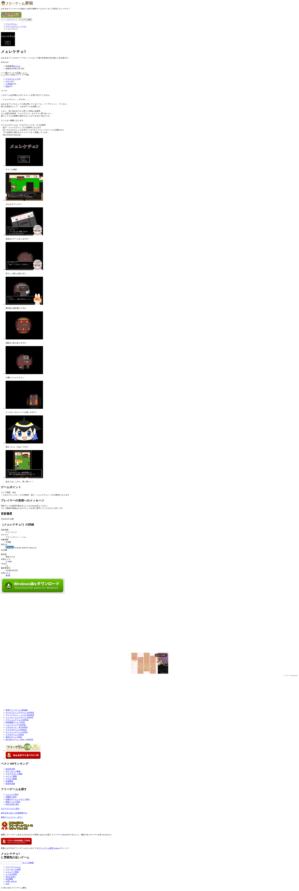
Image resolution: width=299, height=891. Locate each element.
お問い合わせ (11, 881)
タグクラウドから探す (10, 809)
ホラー (8, 81)
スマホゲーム (15, 735)
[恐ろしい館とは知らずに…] (24, 269)
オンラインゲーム (17, 732)
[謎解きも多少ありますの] (24, 339)
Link (7, 884)
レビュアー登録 (12, 872)
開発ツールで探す (13, 802)
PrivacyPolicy (11, 877)
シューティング (16, 725)
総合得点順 (10, 769)
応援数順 (9, 781)
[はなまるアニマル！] (24, 200)
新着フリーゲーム (17, 710)
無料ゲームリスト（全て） (12, 817)
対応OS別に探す (12, 804)
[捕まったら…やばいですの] (24, 443)
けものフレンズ (12, 79)
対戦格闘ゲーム (15, 722)
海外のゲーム (14, 737)
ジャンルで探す (12, 794)
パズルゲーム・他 (17, 727)
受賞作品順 (10, 784)
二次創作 (9, 84)
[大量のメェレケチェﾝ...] (24, 373)
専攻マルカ (16, 66)
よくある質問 (11, 874)
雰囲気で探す (11, 797)
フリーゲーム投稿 (13, 869)
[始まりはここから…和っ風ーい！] (24, 477)
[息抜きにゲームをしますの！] (24, 235)
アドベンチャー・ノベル (20, 715)
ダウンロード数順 (13, 771)
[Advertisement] (18, 608)
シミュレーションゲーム (19, 717)
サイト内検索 (28, 863)
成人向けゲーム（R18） (19, 739)
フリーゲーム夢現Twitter (48, 848)
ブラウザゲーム (16, 730)
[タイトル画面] (24, 165)
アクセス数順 (11, 779)
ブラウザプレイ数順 (14, 774)
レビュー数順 (11, 776)
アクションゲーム (17, 720)
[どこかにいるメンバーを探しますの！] (24, 408)
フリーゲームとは (13, 867)
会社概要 (9, 879)
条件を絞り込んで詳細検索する (14, 813)
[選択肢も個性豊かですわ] (24, 304)
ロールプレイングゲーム (20, 713)
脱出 (7, 86)
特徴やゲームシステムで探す (18, 799)
